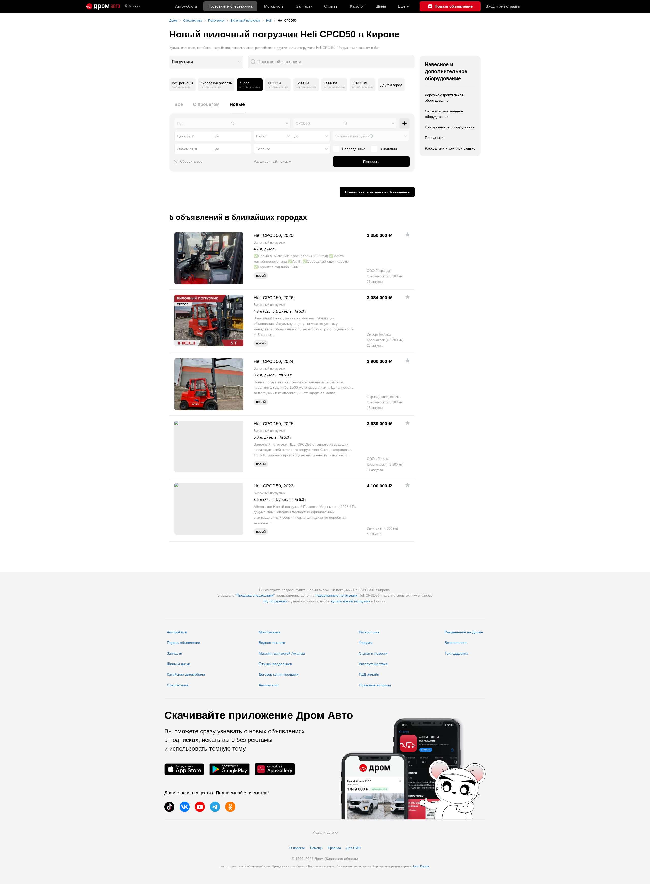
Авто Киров (421, 866)
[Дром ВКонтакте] (185, 807)
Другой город (391, 85)
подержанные (326, 595)
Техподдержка (456, 653)
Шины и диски (178, 664)
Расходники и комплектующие (450, 148)
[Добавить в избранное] (407, 234)
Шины (381, 6)
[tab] (178, 107)
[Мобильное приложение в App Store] (184, 769)
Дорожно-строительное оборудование (444, 98)
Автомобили (186, 6)
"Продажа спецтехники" (255, 595)
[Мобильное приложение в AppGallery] (275, 769)
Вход (503, 6)
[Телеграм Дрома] (215, 807)
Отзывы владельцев (275, 664)
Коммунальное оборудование (450, 127)
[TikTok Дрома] (169, 807)
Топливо (263, 149)
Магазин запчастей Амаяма (282, 653)
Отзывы (331, 6)
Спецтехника (177, 685)
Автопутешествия (373, 664)
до (296, 136)
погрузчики (348, 595)
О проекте (297, 848)
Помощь (316, 848)
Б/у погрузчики (275, 601)
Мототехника (269, 632)
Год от (261, 136)
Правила (334, 848)
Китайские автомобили (186, 674)
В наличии (388, 149)
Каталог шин (369, 632)
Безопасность (456, 643)
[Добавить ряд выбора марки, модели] (404, 123)
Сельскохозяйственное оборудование (444, 114)
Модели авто (323, 832)
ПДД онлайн (369, 674)
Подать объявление (183, 643)
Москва (134, 6)
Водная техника (272, 643)
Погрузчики (182, 62)
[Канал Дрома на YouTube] (200, 807)
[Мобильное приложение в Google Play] (229, 769)
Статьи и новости (373, 653)
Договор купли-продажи (278, 674)
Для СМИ (353, 848)
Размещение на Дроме (464, 632)
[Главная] (103, 6)
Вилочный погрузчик (352, 136)
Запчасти (304, 6)
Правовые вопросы (375, 685)
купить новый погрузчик (350, 601)
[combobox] (206, 62)
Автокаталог (269, 685)
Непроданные (353, 149)
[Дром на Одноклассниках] (230, 807)
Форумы (365, 643)
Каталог (357, 6)
